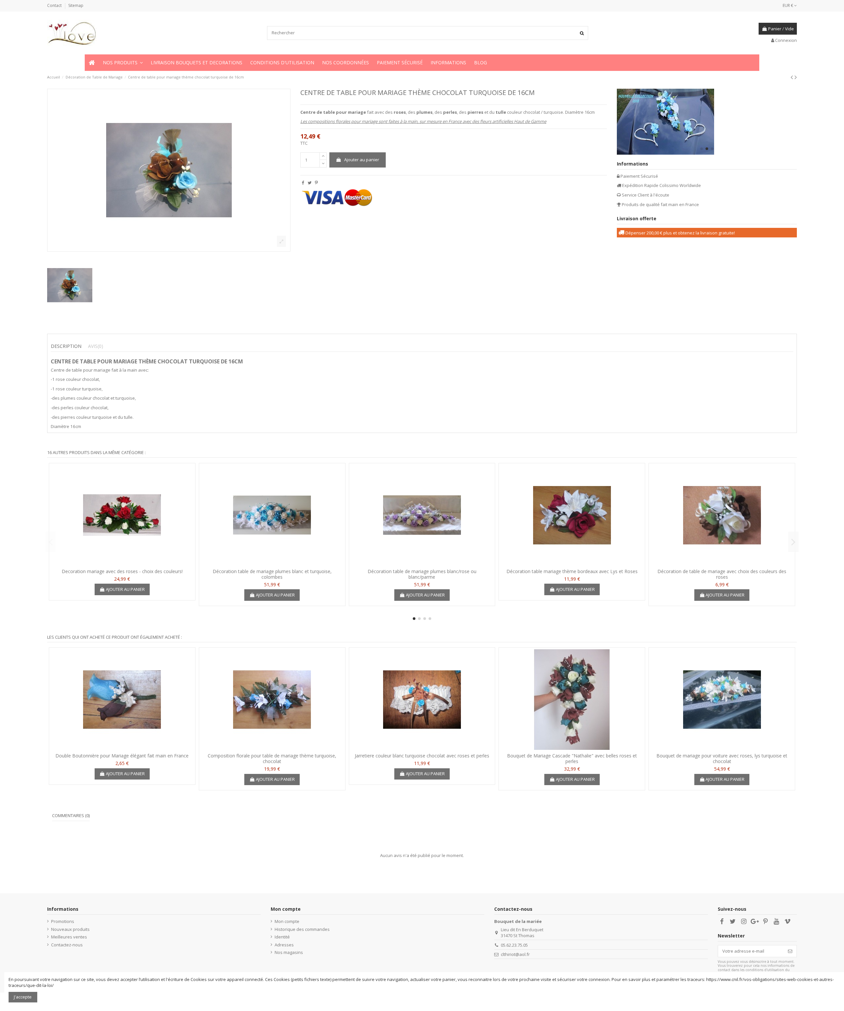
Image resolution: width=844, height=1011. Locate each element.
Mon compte (287, 921)
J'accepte (23, 997)
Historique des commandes (302, 929)
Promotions (62, 921)
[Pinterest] (316, 183)
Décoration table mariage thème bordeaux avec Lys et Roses (572, 571)
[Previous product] (793, 77)
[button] (123, 62)
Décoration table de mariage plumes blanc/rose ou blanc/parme (422, 574)
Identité (282, 937)
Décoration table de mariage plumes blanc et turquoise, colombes (272, 574)
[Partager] (303, 183)
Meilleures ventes (69, 937)
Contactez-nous (67, 945)
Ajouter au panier (361, 160)
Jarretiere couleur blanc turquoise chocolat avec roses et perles (422, 755)
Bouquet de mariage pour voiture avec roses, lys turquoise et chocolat (721, 758)
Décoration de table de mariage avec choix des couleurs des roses (721, 574)
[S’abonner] (790, 951)
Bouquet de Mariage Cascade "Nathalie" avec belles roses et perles (572, 758)
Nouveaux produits (70, 929)
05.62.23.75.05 (514, 945)
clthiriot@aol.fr (515, 954)
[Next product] (796, 77)
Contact (55, 5)
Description (66, 346)
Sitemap (75, 5)
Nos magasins (289, 952)
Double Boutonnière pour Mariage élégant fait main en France (122, 755)
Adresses (284, 945)
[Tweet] (310, 183)
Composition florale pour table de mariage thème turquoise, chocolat (272, 758)
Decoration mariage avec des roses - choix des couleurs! (122, 571)
